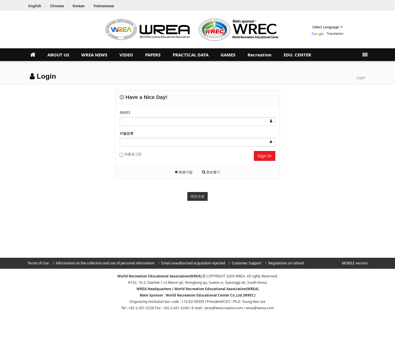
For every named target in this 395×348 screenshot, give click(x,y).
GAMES (228, 55)
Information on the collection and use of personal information (105, 263)
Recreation (260, 55)
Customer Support (246, 263)
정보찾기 (212, 172)
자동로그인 (132, 154)
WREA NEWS (94, 55)
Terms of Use (38, 263)
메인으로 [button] (197, 196)
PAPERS (152, 55)
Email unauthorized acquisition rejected (193, 263)
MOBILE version (355, 263)
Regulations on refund (286, 263)
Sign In (265, 156)
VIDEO (126, 55)
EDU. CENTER (297, 55)
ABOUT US (58, 55)
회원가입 (185, 172)
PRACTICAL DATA (190, 55)
